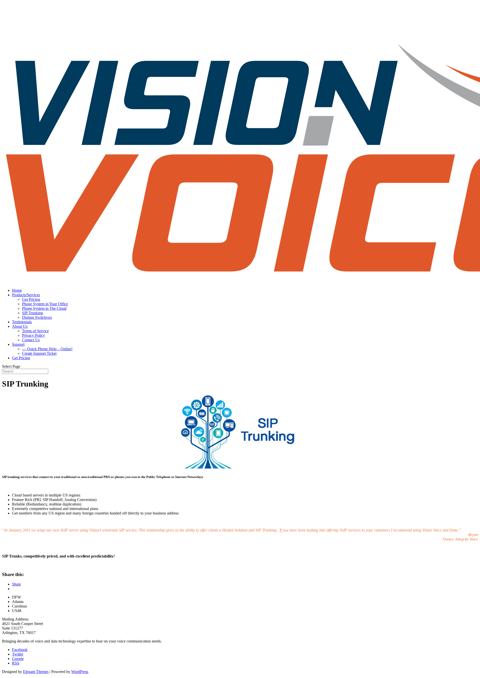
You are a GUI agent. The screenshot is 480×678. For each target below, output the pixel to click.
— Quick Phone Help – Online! (47, 349)
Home (17, 290)
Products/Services (26, 295)
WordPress (79, 672)
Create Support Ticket (39, 353)
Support (18, 344)
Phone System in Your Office (45, 304)
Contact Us (31, 340)
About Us (20, 326)
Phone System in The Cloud (44, 308)
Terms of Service (35, 331)
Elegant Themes (35, 672)
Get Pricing (31, 299)
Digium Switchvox (37, 317)
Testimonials (22, 322)
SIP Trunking (32, 313)
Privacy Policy (33, 335)
